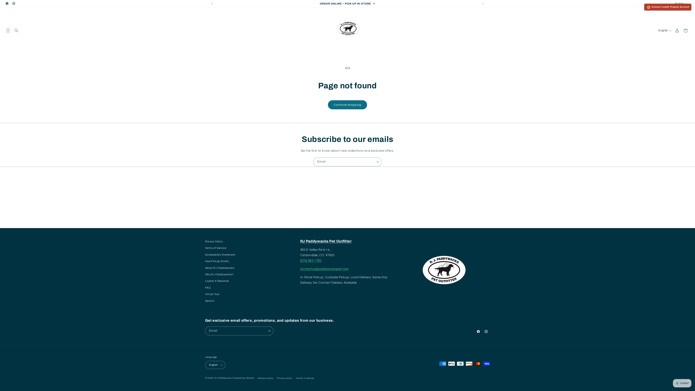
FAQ (208, 287)
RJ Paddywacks (223, 378)
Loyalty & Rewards (217, 281)
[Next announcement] (483, 3)
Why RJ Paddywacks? (219, 274)
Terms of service (305, 378)
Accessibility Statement (220, 254)
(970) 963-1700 (310, 260)
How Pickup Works (217, 261)
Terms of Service (215, 248)
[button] (8, 30)
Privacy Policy (214, 241)
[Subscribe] (377, 161)
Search (209, 301)
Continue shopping (347, 104)
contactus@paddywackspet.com (324, 269)
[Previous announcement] (212, 3)
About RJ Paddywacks (219, 268)
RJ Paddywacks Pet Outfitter (326, 241)
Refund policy (265, 378)
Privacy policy (284, 378)
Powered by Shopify (243, 378)
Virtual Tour (212, 294)
